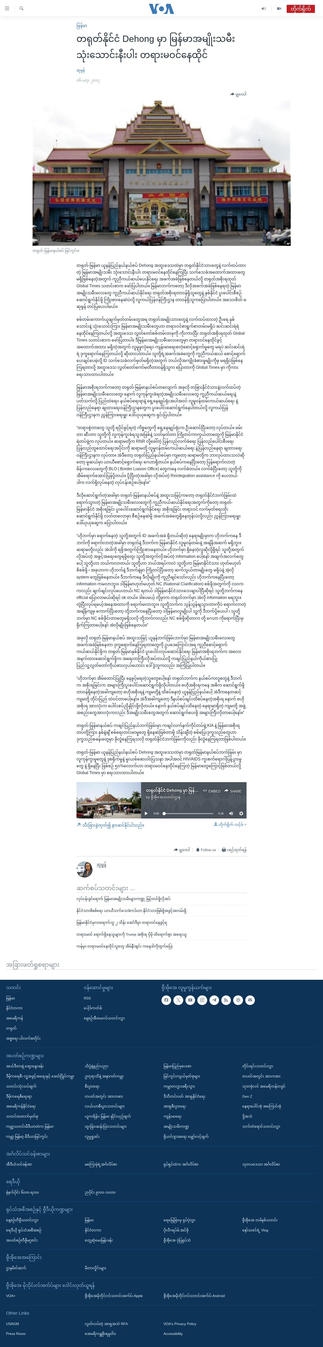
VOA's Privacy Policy (180, 1324)
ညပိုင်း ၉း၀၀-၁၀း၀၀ (100, 1192)
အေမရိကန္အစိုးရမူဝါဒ (100, 1334)
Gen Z (247, 1096)
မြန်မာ (81, 25)
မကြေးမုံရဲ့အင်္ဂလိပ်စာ (101, 1164)
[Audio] (264, 9)
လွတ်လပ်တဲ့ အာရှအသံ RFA (106, 1324)
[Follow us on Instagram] (202, 1000)
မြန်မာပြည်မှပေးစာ (177, 1066)
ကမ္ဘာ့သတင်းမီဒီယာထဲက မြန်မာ (29, 1126)
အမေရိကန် (14, 1018)
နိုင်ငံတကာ (14, 1008)
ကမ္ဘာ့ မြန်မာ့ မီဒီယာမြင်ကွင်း (27, 1136)
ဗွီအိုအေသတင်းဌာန (165, 797)
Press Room (16, 1334)
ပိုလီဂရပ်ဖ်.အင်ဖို (176, 1230)
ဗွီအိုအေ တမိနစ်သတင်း (260, 1220)
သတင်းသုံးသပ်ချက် (21, 1086)
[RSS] (226, 1000)
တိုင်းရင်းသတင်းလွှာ (257, 1066)
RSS (87, 998)
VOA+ (10, 1296)
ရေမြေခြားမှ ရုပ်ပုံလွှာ (179, 1220)
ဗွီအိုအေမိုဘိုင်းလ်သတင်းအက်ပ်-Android (194, 1296)
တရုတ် (11, 1028)
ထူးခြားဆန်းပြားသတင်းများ (106, 1126)
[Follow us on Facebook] (166, 1000)
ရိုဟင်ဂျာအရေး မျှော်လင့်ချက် (186, 1136)
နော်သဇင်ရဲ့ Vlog (255, 1230)
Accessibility (173, 1334)
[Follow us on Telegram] (214, 1000)
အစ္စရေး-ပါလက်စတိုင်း (23, 1038)
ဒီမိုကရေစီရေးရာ (19, 1096)
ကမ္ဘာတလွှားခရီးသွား (179, 1086)
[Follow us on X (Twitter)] (178, 1000)
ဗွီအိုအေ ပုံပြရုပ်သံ (177, 1240)
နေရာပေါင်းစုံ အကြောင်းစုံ (261, 1106)
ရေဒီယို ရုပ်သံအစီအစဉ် (23, 1230)
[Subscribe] (250, 1000)
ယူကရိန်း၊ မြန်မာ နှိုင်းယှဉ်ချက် (108, 1116)
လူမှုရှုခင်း (92, 1136)
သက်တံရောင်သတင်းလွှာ (261, 1126)
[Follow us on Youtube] (190, 1000)
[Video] (279, 9)
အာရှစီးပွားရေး (175, 1106)
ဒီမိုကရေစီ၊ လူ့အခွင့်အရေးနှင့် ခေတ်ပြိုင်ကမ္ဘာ (40, 1076)
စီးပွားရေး (92, 1086)
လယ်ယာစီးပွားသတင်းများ (105, 1106)
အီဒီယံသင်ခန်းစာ (19, 1164)
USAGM (12, 1324)
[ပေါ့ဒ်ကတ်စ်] (238, 1000)
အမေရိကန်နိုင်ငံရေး (21, 1106)
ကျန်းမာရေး (173, 1116)
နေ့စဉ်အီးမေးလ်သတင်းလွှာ (104, 1018)
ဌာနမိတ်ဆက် (16, 1268)
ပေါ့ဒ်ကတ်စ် (93, 1008)
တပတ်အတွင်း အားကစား (104, 1096)
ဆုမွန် (80, 70)
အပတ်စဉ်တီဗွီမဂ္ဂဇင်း (22, 1240)
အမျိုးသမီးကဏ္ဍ (176, 1126)
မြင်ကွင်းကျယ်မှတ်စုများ (182, 1076)
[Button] (238, 94)
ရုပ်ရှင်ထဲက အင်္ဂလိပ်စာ (181, 1164)
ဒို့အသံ (247, 1116)
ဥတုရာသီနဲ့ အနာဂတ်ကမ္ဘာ (104, 1076)
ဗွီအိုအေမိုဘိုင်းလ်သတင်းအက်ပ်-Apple (114, 1296)
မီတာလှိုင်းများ (95, 1268)
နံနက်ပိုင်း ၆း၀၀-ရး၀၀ (22, 1192)
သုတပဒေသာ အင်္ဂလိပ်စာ (261, 1164)
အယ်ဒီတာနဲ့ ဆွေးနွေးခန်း (25, 1066)
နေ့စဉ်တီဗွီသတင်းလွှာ (22, 1220)
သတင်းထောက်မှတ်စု (22, 1116)
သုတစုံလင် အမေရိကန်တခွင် (263, 1086)
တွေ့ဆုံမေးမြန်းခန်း (99, 1240)
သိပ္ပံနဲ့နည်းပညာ (96, 1066)
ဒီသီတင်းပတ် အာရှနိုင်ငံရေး (184, 1096)
